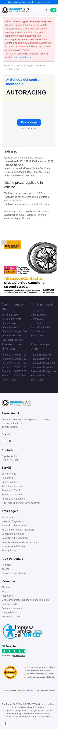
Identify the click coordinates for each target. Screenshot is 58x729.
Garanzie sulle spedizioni (14, 538)
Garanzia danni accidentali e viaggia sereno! (29, 2)
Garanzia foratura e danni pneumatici (20, 542)
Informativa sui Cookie (13, 546)
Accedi (5, 569)
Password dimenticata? (13, 573)
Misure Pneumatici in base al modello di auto (25, 600)
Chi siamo (6, 587)
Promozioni (7, 595)
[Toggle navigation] (40, 10)
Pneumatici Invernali (12, 494)
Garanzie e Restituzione (14, 525)
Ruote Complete (10, 482)
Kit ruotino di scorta (11, 486)
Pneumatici (7, 478)
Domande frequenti (11, 608)
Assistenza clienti (10, 616)
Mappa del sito (9, 612)
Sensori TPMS (9, 604)
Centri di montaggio (23, 65)
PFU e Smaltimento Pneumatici (18, 529)
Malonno (41, 65)
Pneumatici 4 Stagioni (13, 498)
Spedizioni (7, 517)
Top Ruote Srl (29, 716)
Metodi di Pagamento (12, 521)
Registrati (6, 565)
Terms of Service (32, 713)
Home (7, 65)
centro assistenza (21, 57)
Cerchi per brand (42, 304)
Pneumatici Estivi (10, 490)
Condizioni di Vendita (12, 534)
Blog (3, 591)
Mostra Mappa (29, 122)
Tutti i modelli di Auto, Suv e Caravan (20, 503)
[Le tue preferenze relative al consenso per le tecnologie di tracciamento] (5, 724)
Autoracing (14, 69)
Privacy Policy (9, 550)
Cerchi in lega (8, 473)
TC (51, 716)
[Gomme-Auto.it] (15, 10)
